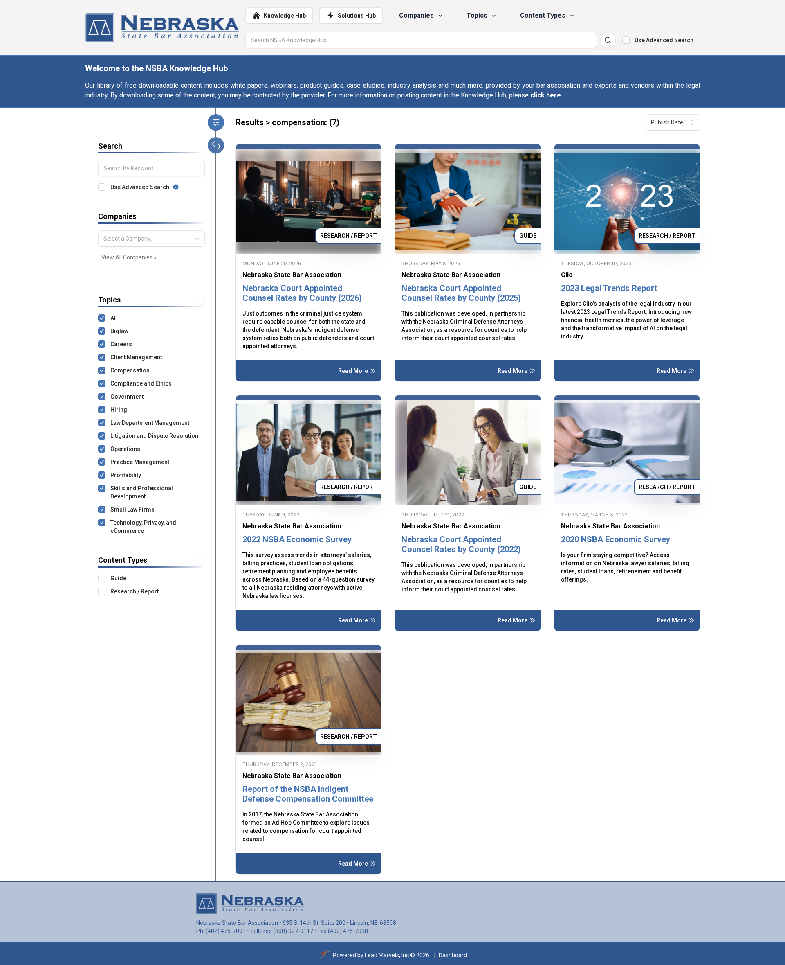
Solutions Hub (357, 15)
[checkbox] (626, 40)
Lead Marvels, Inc (387, 955)
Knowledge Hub (285, 15)
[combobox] (151, 238)
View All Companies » (129, 257)
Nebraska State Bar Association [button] (291, 275)
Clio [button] (567, 275)
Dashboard (453, 955)
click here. (546, 95)
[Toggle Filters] (216, 122)
